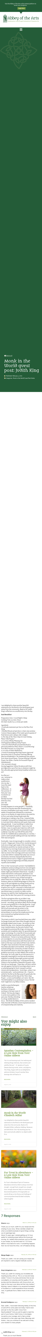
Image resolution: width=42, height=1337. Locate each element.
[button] (21, 29)
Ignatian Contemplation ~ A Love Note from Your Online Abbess (18, 1053)
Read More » (7, 1079)
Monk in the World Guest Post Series (24, 378)
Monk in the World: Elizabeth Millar (15, 1114)
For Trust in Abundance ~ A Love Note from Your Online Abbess (18, 1175)
